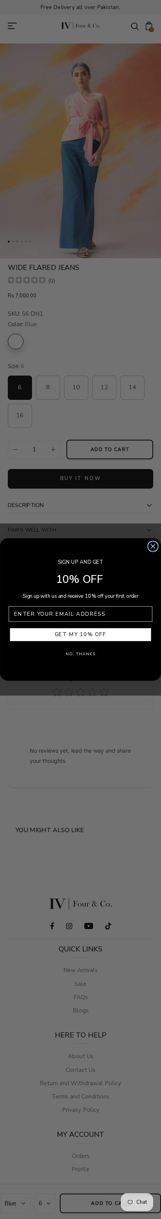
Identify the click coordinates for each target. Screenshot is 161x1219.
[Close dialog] (153, 546)
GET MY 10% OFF (81, 634)
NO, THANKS (81, 653)
